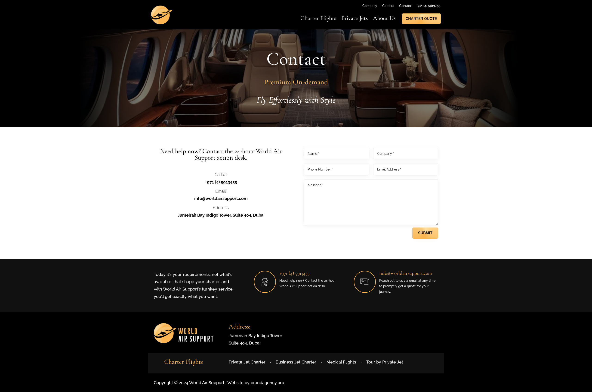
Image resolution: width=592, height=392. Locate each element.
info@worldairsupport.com (221, 198)
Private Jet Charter (247, 362)
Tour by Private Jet (384, 362)
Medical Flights (341, 362)
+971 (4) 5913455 (221, 182)
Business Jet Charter (296, 362)
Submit (425, 233)
